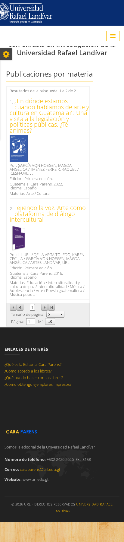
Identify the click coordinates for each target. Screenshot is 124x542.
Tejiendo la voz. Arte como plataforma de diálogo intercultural (48, 213)
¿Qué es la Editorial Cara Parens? (33, 364)
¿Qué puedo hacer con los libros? (34, 377)
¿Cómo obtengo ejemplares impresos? (38, 384)
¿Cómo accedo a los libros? (28, 371)
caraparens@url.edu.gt (40, 469)
